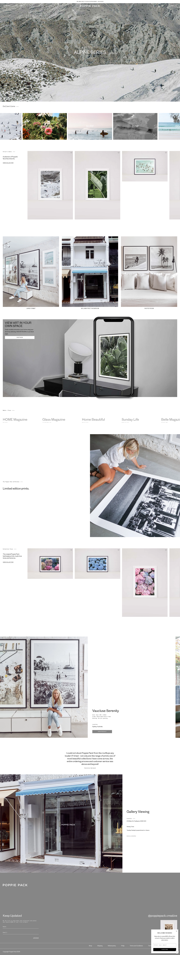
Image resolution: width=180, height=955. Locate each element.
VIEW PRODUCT (102, 731)
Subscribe (165, 949)
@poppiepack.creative (162, 915)
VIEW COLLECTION (8, 162)
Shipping (100, 945)
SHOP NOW (90, 58)
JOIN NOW (36, 937)
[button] (31, 189)
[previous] (4, 53)
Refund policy (112, 945)
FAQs (122, 945)
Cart (173, 6)
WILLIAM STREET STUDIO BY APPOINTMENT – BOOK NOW (90, 1)
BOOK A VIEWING (131, 836)
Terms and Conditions (136, 945)
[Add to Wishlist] (71, 152)
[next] (176, 53)
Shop (90, 945)
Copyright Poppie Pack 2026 (11, 951)
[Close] (176, 931)
